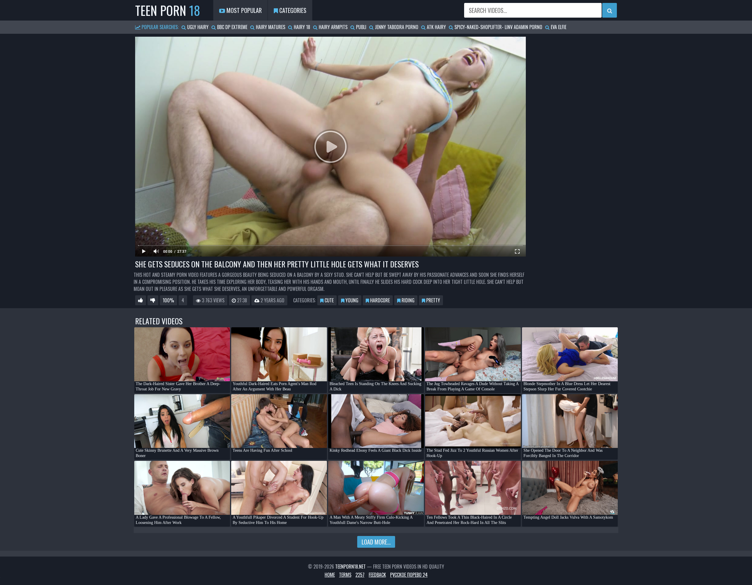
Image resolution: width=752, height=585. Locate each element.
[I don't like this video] (152, 300)
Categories (292, 10)
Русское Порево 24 (409, 574)
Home (330, 574)
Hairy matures (270, 27)
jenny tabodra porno (396, 27)
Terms (345, 574)
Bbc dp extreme (231, 27)
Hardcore (379, 300)
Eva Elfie (558, 27)
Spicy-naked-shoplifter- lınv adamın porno (497, 27)
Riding (407, 300)
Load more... (376, 541)
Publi (360, 27)
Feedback (377, 574)
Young (351, 300)
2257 (360, 574)
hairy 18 (301, 27)
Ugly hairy (197, 27)
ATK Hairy (436, 27)
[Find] (609, 10)
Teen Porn (167, 10)
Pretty (432, 300)
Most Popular (243, 10)
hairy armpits (333, 27)
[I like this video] (140, 300)
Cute (328, 300)
